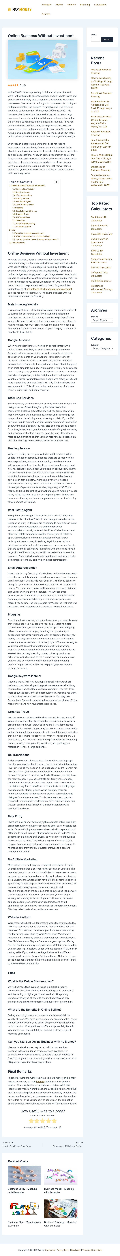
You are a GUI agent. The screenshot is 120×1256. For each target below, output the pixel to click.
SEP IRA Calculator (101, 267)
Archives (94, 317)
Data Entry (20, 220)
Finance (71, 4)
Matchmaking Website (24, 189)
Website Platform (23, 226)
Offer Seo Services (24, 195)
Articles (46, 14)
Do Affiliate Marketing (25, 223)
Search (93, 35)
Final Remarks (18, 242)
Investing (85, 4)
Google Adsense (22, 192)
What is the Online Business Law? (29, 233)
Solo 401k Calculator (102, 234)
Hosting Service (22, 198)
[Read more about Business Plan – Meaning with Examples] (24, 1208)
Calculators (100, 4)
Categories (95, 345)
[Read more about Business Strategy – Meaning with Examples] (60, 1208)
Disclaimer (76, 1250)
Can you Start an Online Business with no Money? (37, 239)
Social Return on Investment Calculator (99, 242)
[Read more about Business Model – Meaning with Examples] (60, 1175)
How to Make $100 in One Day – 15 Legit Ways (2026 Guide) (102, 158)
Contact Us (50, 1250)
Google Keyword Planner (26, 211)
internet (40, 1081)
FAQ (13, 230)
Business (46, 4)
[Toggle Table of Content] (55, 182)
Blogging (19, 208)
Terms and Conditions (92, 1250)
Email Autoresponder (24, 205)
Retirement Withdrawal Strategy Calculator (102, 289)
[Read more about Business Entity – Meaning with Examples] (24, 1175)
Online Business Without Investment (28, 185)
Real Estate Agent (23, 201)
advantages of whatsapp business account (49, 289)
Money (59, 4)
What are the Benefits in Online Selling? (33, 236)
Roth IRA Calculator (101, 281)
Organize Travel (22, 214)
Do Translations (23, 217)
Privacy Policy (63, 1250)
